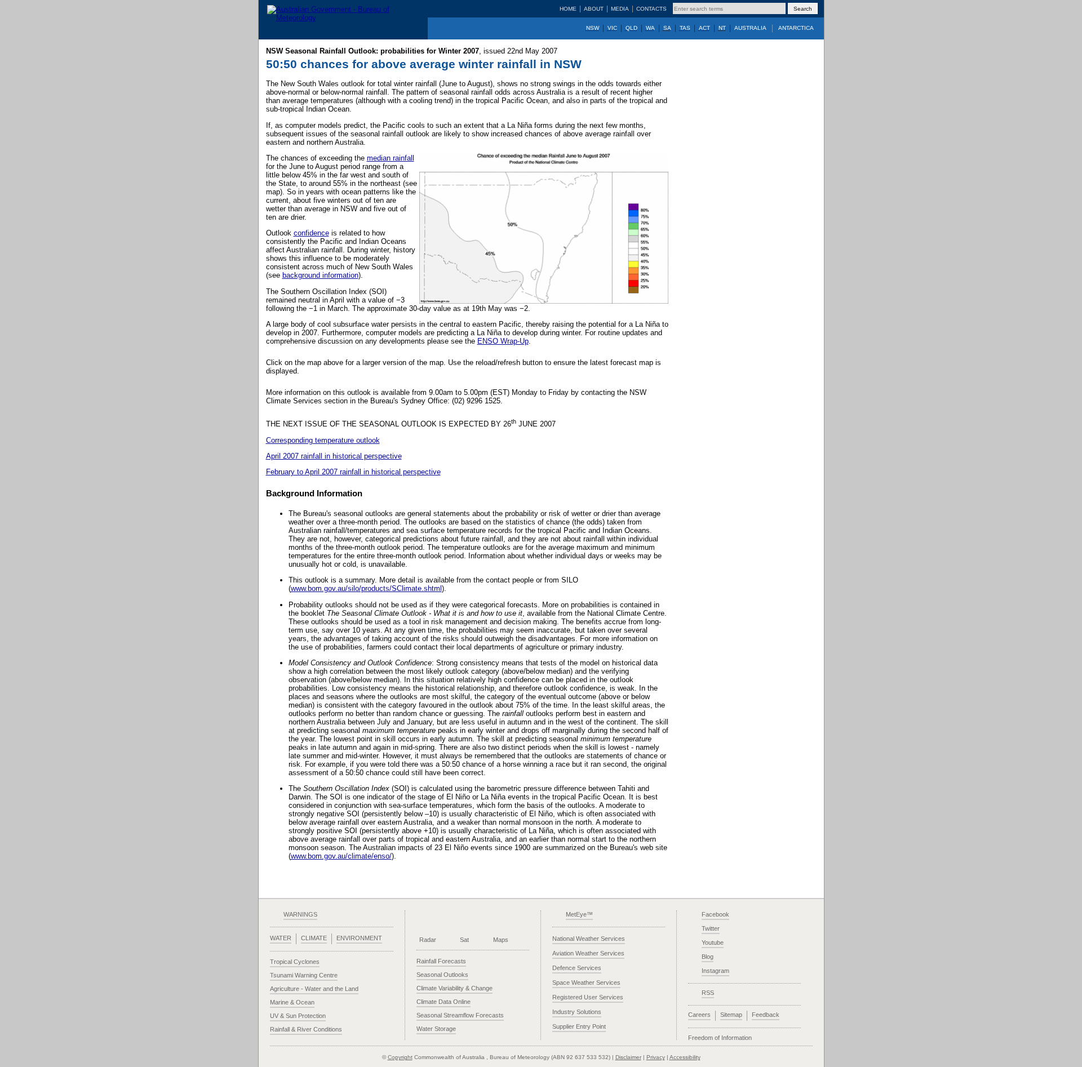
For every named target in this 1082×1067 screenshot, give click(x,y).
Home (568, 9)
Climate (314, 938)
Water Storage (436, 1028)
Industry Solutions (576, 1011)
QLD (631, 28)
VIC (612, 28)
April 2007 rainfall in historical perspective (334, 456)
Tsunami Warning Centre (304, 975)
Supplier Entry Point (579, 1026)
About (594, 9)
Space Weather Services (586, 982)
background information (320, 275)
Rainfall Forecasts (441, 961)
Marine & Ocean (292, 1002)
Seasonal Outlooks (442, 974)
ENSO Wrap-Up (503, 341)
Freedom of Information (720, 1037)
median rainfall (390, 158)
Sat (464, 939)
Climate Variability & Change (454, 988)
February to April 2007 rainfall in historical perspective (353, 472)
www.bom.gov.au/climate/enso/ (341, 856)
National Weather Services (588, 938)
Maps (500, 939)
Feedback (765, 1014)
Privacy (655, 1057)
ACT (704, 28)
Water (280, 938)
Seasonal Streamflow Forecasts (460, 1015)
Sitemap (731, 1014)
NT (722, 28)
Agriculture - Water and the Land (314, 988)
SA (667, 28)
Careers (699, 1014)
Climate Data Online (443, 1001)
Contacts (651, 9)
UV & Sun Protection (298, 1015)
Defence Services (576, 967)
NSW (592, 28)
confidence (311, 233)
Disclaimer (628, 1057)
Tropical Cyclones (295, 961)
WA (650, 28)
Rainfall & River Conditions (306, 1029)
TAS (685, 28)
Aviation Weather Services (588, 953)
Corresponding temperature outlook (323, 440)
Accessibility (684, 1057)
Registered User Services (587, 997)
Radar (427, 939)
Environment (359, 938)
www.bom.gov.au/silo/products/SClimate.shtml (366, 588)
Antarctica (796, 28)
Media (620, 9)
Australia (750, 28)
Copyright (400, 1057)
